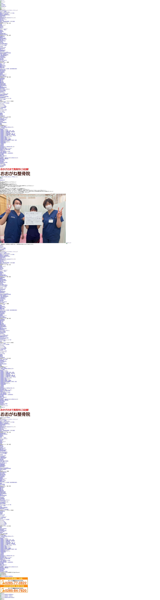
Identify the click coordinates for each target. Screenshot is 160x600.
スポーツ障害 (3, 102)
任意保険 (2, 144)
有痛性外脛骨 (3, 84)
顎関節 (1, 30)
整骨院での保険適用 (4, 13)
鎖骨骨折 (2, 59)
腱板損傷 (2, 82)
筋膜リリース (3, 16)
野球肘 (1, 115)
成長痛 (1, 121)
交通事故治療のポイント (5, 142)
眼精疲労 (2, 31)
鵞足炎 (1, 80)
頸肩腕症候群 (3, 33)
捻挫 (1, 124)
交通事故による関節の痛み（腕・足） (8, 133)
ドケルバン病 (3, 47)
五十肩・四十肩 (3, 60)
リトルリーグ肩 (3, 109)
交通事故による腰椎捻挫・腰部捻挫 (7, 131)
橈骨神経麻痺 (3, 38)
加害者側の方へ (3, 147)
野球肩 (1, 114)
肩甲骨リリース (3, 19)
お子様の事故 (3, 126)
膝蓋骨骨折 (2, 78)
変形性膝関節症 (3, 85)
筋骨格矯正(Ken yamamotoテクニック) (7, 17)
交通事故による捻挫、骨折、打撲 (7, 130)
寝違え (1, 27)
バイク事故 (2, 128)
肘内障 (1, 41)
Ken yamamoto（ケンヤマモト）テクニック (9, 10)
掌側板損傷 (2, 48)
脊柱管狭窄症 (3, 70)
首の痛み (2, 26)
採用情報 (2, 166)
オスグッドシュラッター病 (5, 98)
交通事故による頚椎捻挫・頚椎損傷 (7, 134)
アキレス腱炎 (3, 99)
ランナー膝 (2, 112)
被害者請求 (2, 160)
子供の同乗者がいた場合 (5, 151)
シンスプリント (3, 110)
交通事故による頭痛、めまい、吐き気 (8, 135)
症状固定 (2, 156)
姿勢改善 (2, 118)
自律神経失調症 (3, 119)
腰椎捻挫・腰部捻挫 (4, 158)
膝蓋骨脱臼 (2, 95)
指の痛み (2, 58)
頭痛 (1, 24)
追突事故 (2, 161)
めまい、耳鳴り (3, 29)
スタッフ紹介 (3, 164)
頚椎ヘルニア (3, 25)
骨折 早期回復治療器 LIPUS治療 (7, 21)
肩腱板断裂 (2, 36)
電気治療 (2, 20)
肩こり (1, 49)
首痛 (1, 32)
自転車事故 (2, 159)
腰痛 (1, 64)
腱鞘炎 (1, 37)
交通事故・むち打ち (4, 129)
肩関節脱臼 (2, 51)
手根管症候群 (3, 57)
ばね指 (1, 46)
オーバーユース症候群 (4, 103)
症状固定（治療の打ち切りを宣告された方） (9, 157)
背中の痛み (2, 75)
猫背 (1, 123)
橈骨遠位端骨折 (3, 39)
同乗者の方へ (3, 150)
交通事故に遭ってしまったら (6, 136)
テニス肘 (2, 111)
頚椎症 (1, 26)
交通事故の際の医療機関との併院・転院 (8, 140)
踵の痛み (2, 81)
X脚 (1, 100)
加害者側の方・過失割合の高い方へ (7, 146)
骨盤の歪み (2, 67)
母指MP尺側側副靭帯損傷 (5, 52)
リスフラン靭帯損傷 (4, 96)
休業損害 (2, 145)
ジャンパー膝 (3, 105)
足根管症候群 (3, 90)
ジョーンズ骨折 (3, 106)
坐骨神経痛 (2, 65)
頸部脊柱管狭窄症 (3, 34)
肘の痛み (2, 42)
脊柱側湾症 (2, 71)
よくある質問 (3, 165)
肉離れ (1, 113)
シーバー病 (2, 104)
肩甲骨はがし (3, 18)
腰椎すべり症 (3, 65)
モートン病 (2, 92)
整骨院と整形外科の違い (5, 14)
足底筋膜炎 (2, 77)
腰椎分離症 (2, 66)
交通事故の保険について (5, 137)
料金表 (1, 247)
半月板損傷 (2, 116)
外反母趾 (2, 91)
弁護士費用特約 (3, 152)
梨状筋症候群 (3, 83)
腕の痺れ (2, 39)
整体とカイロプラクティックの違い (7, 13)
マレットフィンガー (4, 52)
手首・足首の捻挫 (3, 117)
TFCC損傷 (2, 61)
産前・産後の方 (3, 155)
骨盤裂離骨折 (3, 97)
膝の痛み (2, 79)
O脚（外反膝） (3, 90)
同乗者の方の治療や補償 (5, 149)
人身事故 (2, 143)
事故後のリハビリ (3, 129)
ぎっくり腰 (2, 63)
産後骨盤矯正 (3, 15)
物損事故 (2, 154)
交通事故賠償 (3, 142)
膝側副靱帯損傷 (3, 87)
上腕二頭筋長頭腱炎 (4, 54)
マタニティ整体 (3, 11)
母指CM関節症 (3, 53)
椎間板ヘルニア (3, 74)
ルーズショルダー (3, 44)
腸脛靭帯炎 (2, 88)
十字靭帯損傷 (3, 107)
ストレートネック (3, 28)
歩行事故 (2, 154)
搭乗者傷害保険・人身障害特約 (6, 153)
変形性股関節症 (3, 76)
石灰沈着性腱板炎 (3, 43)
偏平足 (1, 86)
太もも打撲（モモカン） (5, 89)
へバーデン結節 (3, 45)
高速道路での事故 (3, 162)
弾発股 (1, 73)
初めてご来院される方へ (5, 12)
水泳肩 (1, 108)
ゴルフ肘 (2, 103)
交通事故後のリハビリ (4, 141)
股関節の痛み (3, 69)
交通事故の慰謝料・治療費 (5, 139)
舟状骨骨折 (2, 56)
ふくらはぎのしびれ (4, 93)
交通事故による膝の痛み (5, 132)
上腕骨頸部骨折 (3, 55)
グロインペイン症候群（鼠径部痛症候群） (9, 68)
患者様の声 (2, 163)
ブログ (1, 167)
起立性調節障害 (3, 122)
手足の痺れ (2, 120)
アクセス (2, 246)
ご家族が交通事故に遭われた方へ (7, 127)
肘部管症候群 (3, 40)
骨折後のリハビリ (3, 22)
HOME (1, 178)
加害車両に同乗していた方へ (6, 148)
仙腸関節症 (2, 72)
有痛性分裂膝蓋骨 (3, 94)
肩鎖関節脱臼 (3, 50)
